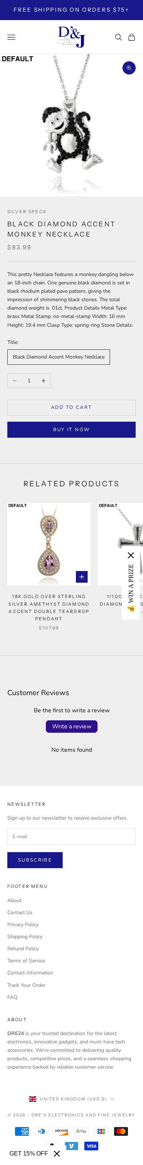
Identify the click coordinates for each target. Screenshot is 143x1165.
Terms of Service (26, 960)
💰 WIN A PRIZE (131, 588)
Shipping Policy (25, 936)
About (14, 900)
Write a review (71, 727)
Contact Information (30, 972)
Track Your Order (26, 985)
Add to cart (71, 407)
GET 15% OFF (29, 1153)
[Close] (57, 1154)
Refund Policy (23, 948)
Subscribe (35, 860)
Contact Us (20, 912)
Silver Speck (27, 211)
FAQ (12, 997)
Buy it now (71, 429)
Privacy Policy (22, 924)
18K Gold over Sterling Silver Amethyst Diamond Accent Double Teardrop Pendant (48, 607)
